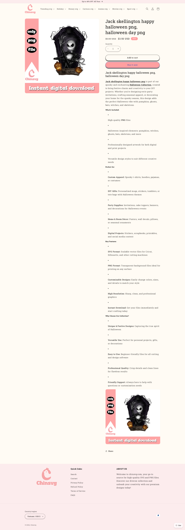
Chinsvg (33, 525)
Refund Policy (77, 487)
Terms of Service (78, 491)
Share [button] (110, 451)
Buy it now (132, 65)
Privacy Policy (77, 483)
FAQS (73, 495)
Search (74, 474)
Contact (74, 478)
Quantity (108, 44)
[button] (47, 9)
